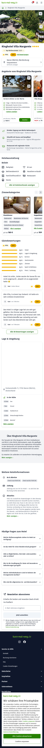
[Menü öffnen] (41, 2)
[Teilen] (40, 13)
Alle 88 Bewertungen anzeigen (22, 332)
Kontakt (5, 653)
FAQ (4, 662)
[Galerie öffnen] (22, 26)
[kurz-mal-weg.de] (9, 3)
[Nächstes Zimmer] (40, 192)
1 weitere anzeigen (11, 111)
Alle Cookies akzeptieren (22, 736)
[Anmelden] (37, 3)
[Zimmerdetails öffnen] (28, 199)
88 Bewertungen (23, 55)
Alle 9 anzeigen (15, 228)
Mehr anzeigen (8, 424)
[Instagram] (19, 642)
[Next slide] (41, 26)
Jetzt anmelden (22, 615)
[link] (17, 99)
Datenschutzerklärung (12, 627)
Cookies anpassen (29, 721)
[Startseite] (3, 8)
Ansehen (24, 120)
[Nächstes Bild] (29, 86)
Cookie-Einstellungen (10, 666)
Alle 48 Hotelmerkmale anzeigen (22, 185)
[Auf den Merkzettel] (29, 78)
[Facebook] (24, 642)
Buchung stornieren (9, 658)
